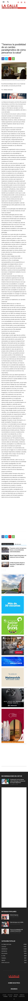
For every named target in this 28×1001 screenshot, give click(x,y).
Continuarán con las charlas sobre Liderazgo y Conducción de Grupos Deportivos (17, 781)
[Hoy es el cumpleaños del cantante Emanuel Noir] (5, 931)
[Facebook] (18, 2)
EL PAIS (10, 996)
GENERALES (22, 995)
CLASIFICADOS (22, 996)
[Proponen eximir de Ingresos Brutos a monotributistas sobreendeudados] (5, 550)
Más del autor (18, 544)
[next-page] (5, 570)
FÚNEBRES (5, 996)
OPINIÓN (15, 996)
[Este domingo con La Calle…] (5, 924)
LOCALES (4, 995)
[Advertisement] (14, 24)
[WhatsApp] (13, 58)
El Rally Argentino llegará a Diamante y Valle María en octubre (17, 564)
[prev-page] (2, 570)
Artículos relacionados (7, 544)
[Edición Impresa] (5, 917)
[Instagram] (21, 2)
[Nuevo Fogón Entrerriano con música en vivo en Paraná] (5, 557)
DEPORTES (16, 995)
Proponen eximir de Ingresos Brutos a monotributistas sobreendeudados (18, 549)
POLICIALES (10, 995)
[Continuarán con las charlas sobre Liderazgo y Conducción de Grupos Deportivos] (5, 781)
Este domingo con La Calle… (17, 922)
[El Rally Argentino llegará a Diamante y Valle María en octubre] (5, 564)
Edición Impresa (14, 915)
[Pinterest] (9, 58)
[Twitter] (24, 2)
